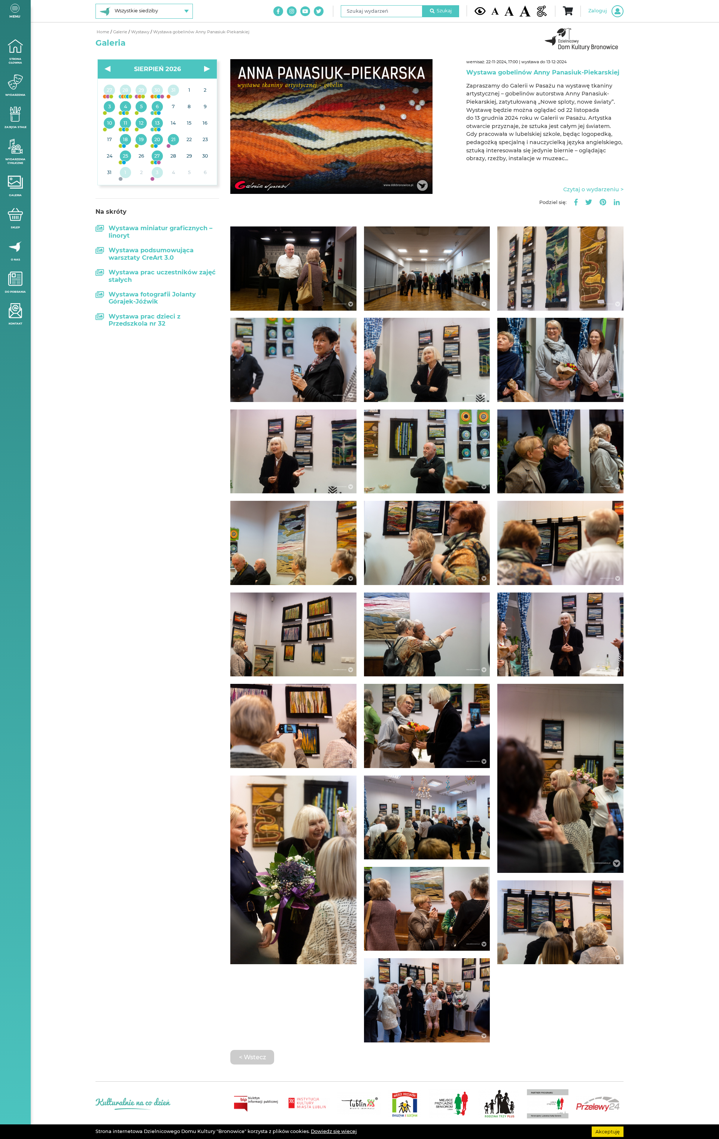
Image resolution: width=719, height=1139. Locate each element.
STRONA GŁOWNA (15, 61)
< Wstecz (252, 1057)
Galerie (120, 32)
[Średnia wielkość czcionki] (509, 10)
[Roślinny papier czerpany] (157, 173)
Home (103, 32)
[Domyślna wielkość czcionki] (495, 11)
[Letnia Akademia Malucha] (109, 107)
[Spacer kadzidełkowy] (173, 140)
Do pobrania (15, 291)
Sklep (15, 227)
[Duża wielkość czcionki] (525, 11)
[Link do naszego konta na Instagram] (292, 11)
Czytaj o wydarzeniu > (593, 189)
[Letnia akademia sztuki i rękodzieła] (173, 90)
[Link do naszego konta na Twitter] (319, 11)
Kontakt (15, 323)
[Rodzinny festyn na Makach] (126, 173)
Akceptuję (607, 1131)
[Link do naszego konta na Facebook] (278, 11)
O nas (15, 259)
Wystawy (141, 32)
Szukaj (444, 10)
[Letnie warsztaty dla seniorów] (141, 107)
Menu (14, 16)
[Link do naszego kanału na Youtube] (305, 11)
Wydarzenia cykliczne (15, 161)
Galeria (15, 195)
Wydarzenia (15, 95)
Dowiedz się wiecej (334, 1131)
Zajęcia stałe (15, 127)
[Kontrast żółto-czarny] (480, 11)
